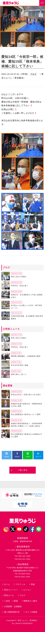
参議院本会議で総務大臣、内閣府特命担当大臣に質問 (26, 405)
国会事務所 (23, 564)
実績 (33, 584)
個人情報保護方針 (12, 612)
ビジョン (27, 590)
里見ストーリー (11, 590)
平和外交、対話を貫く (19, 286)
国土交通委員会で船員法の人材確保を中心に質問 (26, 435)
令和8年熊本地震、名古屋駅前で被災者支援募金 (27, 317)
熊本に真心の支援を (19, 277)
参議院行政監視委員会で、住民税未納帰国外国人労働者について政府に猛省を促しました (26, 425)
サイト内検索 (31, 612)
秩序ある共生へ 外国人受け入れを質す (26, 394)
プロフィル (20, 584)
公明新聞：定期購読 (13, 607)
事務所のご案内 (30, 601)
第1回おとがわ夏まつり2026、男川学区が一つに (26, 306)
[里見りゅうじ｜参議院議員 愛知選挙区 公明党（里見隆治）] (11, 4)
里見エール (9, 595)
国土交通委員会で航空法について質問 (25, 414)
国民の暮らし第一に (19, 374)
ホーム (7, 584)
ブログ (33, 74)
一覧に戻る (22, 470)
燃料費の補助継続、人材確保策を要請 (25, 356)
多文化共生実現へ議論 (19, 365)
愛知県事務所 (23, 546)
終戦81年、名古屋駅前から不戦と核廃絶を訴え (26, 296)
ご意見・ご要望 (11, 601)
